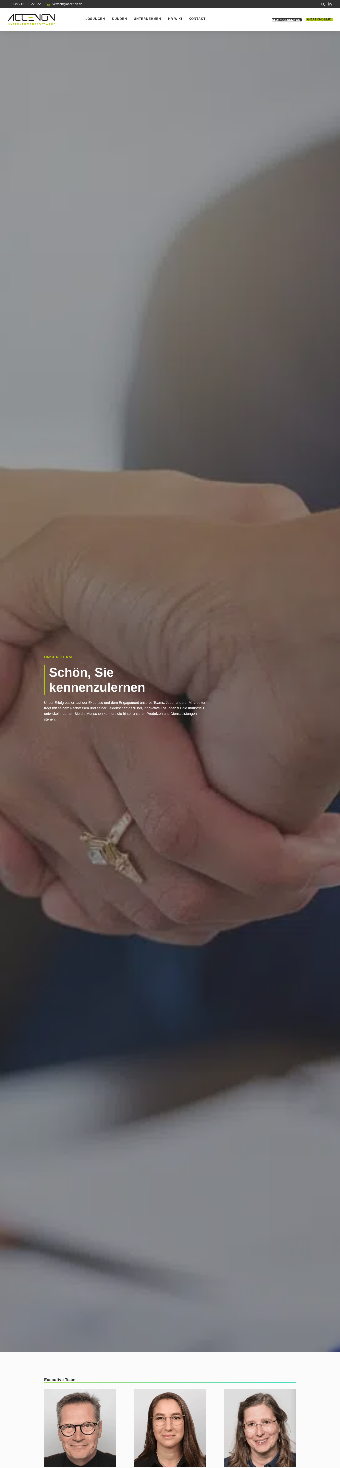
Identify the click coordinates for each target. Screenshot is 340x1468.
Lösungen (95, 18)
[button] (323, 4)
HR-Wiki (175, 18)
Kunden (119, 18)
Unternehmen (147, 18)
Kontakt (197, 18)
